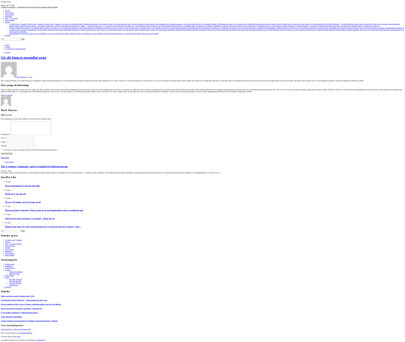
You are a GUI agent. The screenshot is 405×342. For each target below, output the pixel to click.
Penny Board (9, 276)
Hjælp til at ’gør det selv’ (15, 194)
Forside (7, 11)
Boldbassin (8, 266)
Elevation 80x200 (15, 281)
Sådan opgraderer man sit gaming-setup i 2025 (18, 296)
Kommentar (5, 134)
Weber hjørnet (9, 20)
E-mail (4, 142)
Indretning (8, 16)
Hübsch (84, 34)
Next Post (5, 158)
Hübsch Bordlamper (16, 272)
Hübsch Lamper (14, 274)
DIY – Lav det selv (11, 18)
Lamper (7, 270)
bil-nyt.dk (17, 336)
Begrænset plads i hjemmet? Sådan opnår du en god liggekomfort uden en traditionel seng (44, 210)
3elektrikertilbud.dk (25, 333)
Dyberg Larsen (206, 30)
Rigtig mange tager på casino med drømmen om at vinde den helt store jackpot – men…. (43, 227)
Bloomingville (10, 264)
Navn (3, 138)
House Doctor (9, 268)
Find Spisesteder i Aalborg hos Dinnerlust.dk (16, 329)
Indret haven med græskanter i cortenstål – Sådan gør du (30, 218)
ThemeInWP (40, 340)
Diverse (7, 52)
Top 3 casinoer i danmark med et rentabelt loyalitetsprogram (34, 166)
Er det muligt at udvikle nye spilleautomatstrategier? (19, 313)
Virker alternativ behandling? (11, 317)
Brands (7, 22)
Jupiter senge (13, 285)
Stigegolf (8, 287)
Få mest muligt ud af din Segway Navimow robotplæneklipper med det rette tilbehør (31, 304)
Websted (4, 146)
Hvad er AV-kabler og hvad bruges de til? (23, 202)
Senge (7, 277)
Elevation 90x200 (15, 283)
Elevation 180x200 (15, 279)
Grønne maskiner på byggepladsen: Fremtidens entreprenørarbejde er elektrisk (29, 321)
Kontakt (7, 35)
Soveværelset (9, 15)
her (49, 91)
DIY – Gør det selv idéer (13, 244)
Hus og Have (9, 13)
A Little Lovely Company (204, 25)
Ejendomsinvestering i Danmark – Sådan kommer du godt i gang (24, 300)
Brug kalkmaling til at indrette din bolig (22, 186)
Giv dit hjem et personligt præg (23, 57)
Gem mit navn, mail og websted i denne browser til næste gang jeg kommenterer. (30, 150)
